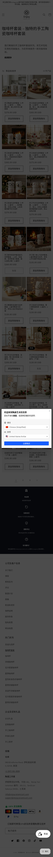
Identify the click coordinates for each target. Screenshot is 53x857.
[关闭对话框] (49, 410)
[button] (26, 427)
